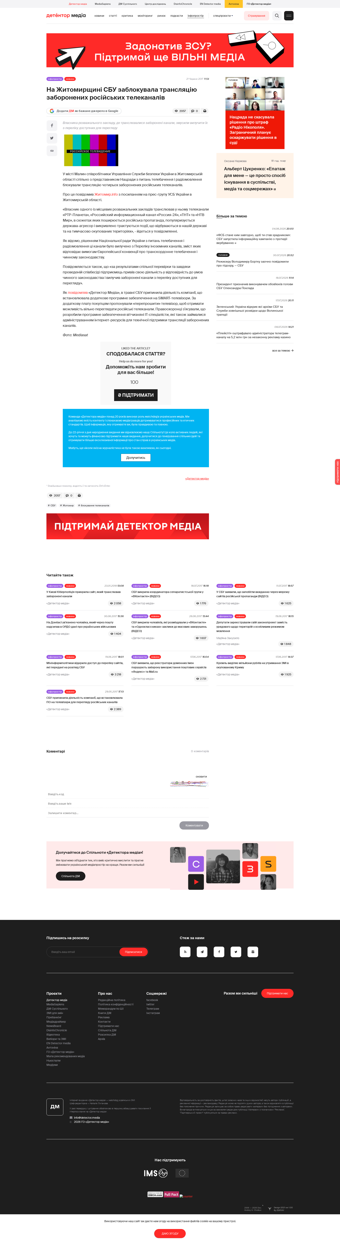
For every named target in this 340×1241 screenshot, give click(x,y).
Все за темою (281, 350)
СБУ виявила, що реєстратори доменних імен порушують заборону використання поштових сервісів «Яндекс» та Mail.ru (168, 667)
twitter (150, 1004)
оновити (201, 776)
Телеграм (152, 1008)
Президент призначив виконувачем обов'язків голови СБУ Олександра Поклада (254, 286)
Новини (99, 15)
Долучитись (135, 457)
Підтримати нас (108, 1026)
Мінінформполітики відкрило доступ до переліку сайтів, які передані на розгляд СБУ (84, 665)
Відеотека (53, 1034)
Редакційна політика (111, 1000)
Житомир (68, 505)
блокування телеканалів (95, 505)
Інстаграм (153, 1013)
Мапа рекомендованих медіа (65, 1056)
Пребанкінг (54, 1017)
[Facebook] (52, 125)
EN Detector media (210, 3)
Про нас (105, 993)
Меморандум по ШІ (111, 1008)
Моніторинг (145, 15)
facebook (152, 1000)
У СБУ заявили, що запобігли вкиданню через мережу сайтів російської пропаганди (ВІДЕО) (252, 594)
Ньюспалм (53, 1060)
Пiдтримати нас (277, 993)
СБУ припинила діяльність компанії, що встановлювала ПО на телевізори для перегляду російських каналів (84, 700)
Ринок (161, 15)
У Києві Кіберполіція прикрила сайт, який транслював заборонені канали (83, 594)
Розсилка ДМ (107, 1034)
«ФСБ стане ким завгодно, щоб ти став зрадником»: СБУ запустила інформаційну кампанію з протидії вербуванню (253, 239)
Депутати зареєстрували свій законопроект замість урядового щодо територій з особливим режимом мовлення (251, 627)
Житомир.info (106, 194)
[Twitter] (52, 138)
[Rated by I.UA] (186, 1196)
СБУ (53, 505)
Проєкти (54, 993)
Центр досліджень (155, 3)
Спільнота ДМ (70, 876)
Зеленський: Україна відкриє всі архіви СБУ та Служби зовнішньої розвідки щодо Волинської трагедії (249, 311)
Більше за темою (231, 216)
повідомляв (78, 292)
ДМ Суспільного (127, 3)
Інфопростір (196, 15)
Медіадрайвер (56, 1021)
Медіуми (52, 1065)
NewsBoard (53, 1026)
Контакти (104, 1021)
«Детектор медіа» (197, 478)
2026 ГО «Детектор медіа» (91, 1121)
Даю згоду (170, 1233)
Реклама (104, 1017)
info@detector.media (87, 1117)
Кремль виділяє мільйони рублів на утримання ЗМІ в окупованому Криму (252, 665)
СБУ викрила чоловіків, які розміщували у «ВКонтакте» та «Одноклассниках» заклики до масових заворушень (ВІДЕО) (169, 627)
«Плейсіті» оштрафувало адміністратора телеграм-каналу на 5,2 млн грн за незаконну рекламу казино (253, 335)
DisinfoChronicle (183, 3)
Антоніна (234, 3)
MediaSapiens (103, 3)
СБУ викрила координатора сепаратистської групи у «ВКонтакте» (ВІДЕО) (167, 594)
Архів (101, 1039)
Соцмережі (156, 993)
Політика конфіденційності (115, 1004)
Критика (127, 15)
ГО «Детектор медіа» (259, 3)
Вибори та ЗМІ (56, 1039)
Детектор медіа (78, 3)
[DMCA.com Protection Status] (155, 1196)
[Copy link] (52, 151)
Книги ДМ (104, 1013)
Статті (113, 15)
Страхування (256, 15)
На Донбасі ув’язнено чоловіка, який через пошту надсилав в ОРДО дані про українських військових (81, 624)
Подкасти (176, 15)
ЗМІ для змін (54, 1013)
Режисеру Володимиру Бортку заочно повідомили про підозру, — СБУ (252, 263)
